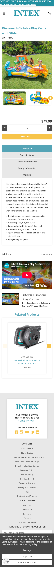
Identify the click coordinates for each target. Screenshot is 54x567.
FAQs (27, 492)
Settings (27, 550)
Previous (4, 98)
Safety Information (27, 168)
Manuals (27, 175)
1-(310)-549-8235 (27, 421)
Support (27, 514)
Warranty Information (27, 161)
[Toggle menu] (4, 13)
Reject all (27, 556)
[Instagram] (21, 432)
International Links (27, 522)
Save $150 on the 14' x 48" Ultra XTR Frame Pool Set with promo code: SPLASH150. (26, 3)
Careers (27, 518)
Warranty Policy (27, 470)
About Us (27, 505)
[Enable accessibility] (6, 561)
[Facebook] (16, 432)
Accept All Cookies (27, 562)
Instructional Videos (27, 496)
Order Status (27, 449)
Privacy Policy (31, 544)
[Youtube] (27, 432)
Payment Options (27, 483)
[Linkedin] (37, 432)
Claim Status (27, 453)
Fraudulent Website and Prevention (27, 457)
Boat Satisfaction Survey (27, 466)
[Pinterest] (32, 432)
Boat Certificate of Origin (27, 461)
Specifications (27, 155)
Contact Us (27, 509)
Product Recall (27, 479)
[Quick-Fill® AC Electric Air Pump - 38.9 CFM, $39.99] (27, 337)
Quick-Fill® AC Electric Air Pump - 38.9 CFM (27, 362)
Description (26, 148)
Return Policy (27, 474)
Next (50, 98)
